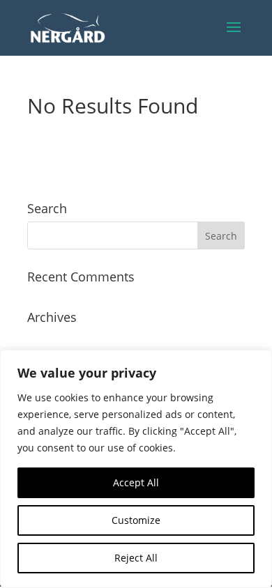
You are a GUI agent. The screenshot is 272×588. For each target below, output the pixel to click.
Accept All (136, 482)
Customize (136, 520)
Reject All (136, 557)
